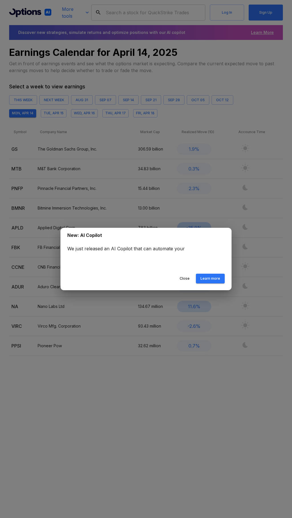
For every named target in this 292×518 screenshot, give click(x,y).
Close (185, 278)
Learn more (210, 278)
